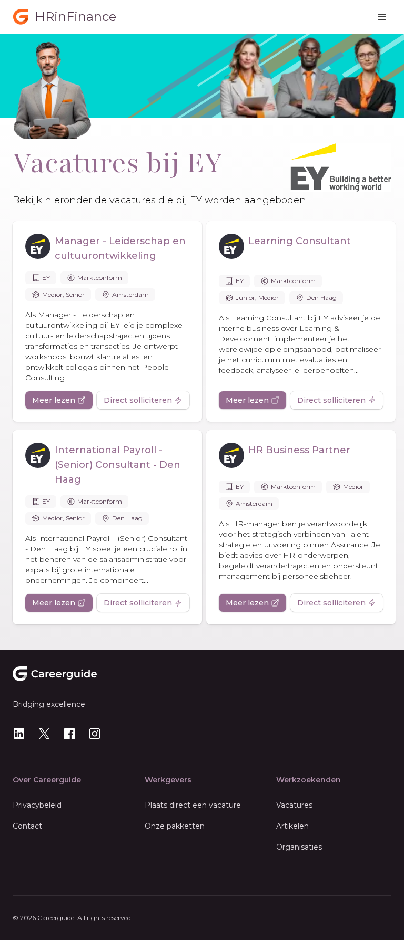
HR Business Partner (299, 450)
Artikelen (292, 826)
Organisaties (299, 847)
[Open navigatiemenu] (381, 16)
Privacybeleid (37, 805)
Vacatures (294, 805)
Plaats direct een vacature (193, 805)
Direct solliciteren (138, 400)
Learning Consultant (299, 241)
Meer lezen (53, 400)
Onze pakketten (175, 826)
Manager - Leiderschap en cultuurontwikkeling (120, 248)
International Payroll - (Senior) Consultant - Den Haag (117, 464)
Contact (27, 826)
